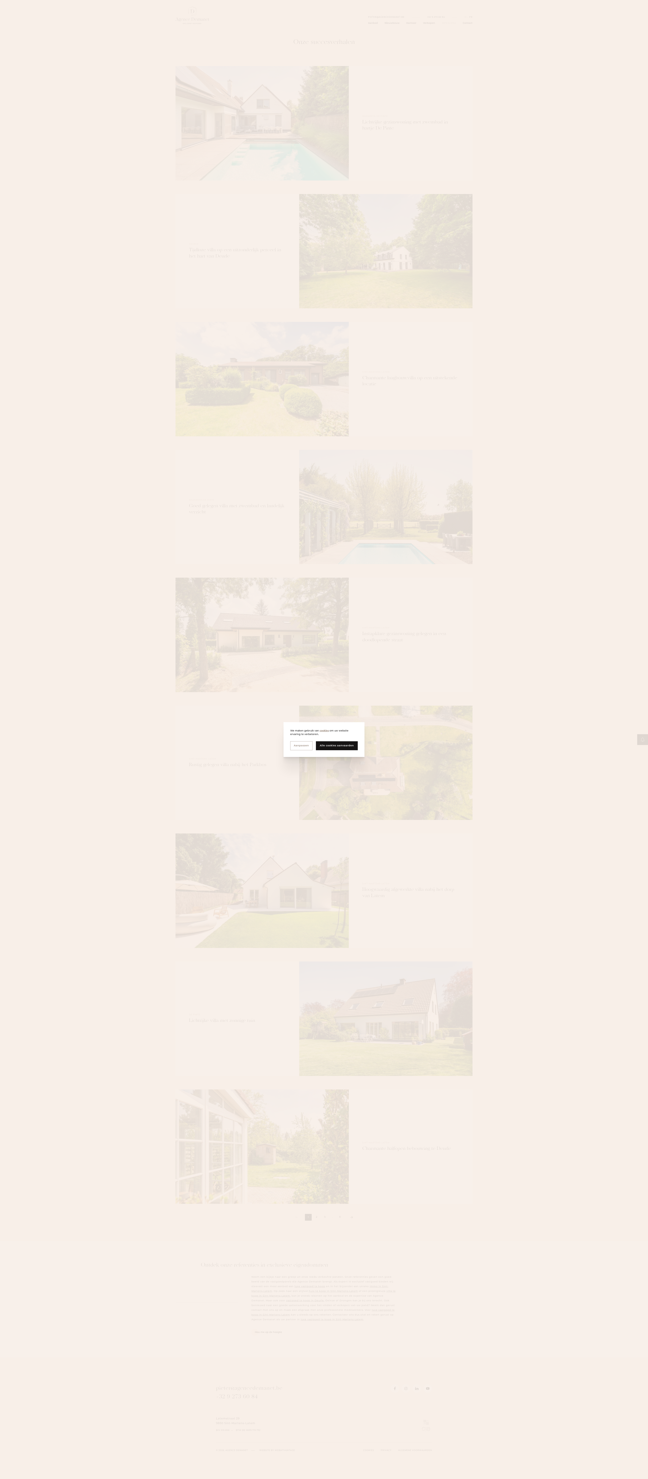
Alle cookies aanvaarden (337, 745)
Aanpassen (301, 745)
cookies (324, 730)
